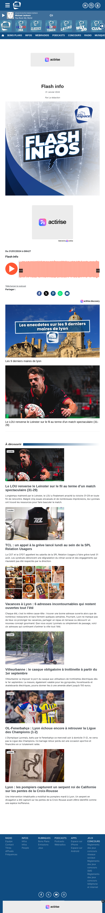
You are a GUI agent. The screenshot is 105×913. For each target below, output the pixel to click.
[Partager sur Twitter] (45, 294)
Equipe (8, 841)
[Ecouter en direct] (85, 5)
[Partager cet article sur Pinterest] (52, 294)
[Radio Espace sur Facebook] (41, 894)
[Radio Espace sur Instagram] (63, 894)
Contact (9, 844)
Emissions (43, 844)
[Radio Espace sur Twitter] (48, 894)
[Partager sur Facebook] (38, 294)
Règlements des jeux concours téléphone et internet (93, 880)
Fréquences (11, 854)
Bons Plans (14, 35)
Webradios (42, 35)
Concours (74, 35)
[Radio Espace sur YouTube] (56, 894)
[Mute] (51, 15)
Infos (28, 35)
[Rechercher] (91, 5)
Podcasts (58, 35)
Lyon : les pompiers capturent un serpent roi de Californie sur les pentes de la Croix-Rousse (50, 789)
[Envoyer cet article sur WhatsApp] (59, 294)
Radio (87, 35)
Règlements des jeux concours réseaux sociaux (93, 851)
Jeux (40, 847)
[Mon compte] (97, 5)
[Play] (3, 15)
